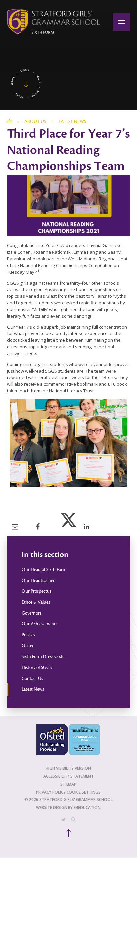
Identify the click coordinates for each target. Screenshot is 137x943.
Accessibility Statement (68, 776)
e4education (87, 807)
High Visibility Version (68, 768)
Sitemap (68, 784)
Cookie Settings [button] (84, 792)
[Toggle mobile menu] (121, 22)
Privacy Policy (51, 792)
